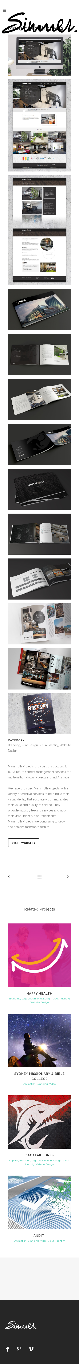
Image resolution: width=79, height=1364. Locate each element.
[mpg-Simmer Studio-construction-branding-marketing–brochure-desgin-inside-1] (39, 356)
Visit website (23, 842)
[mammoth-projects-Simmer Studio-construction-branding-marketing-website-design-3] (39, 232)
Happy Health (39, 993)
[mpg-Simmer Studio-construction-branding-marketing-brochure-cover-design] (39, 311)
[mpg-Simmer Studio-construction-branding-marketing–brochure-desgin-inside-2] (39, 401)
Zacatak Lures (39, 1155)
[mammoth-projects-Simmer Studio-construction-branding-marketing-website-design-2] (39, 127)
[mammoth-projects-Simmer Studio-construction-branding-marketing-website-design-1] (39, 56)
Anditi (39, 1236)
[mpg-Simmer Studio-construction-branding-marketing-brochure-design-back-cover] (39, 446)
